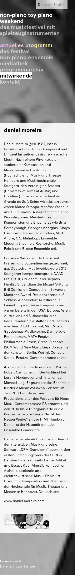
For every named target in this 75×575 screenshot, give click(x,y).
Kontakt (10, 81)
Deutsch (44, 5)
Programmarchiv (21, 69)
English (59, 5)
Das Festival (15, 51)
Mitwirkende (16, 75)
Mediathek (14, 63)
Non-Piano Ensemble (27, 57)
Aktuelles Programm (26, 45)
